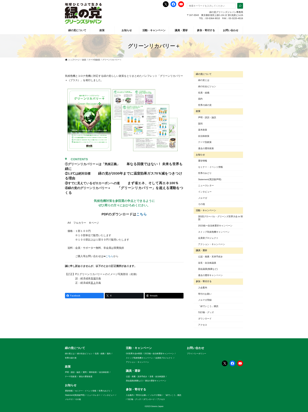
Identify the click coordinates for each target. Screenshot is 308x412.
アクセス (202, 325)
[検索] (240, 6)
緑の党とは (203, 80)
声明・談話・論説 (207, 117)
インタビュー (205, 191)
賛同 (200, 123)
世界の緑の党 (205, 105)
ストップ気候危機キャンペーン (214, 232)
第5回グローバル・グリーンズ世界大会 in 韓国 (220, 218)
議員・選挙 (201, 250)
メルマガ (202, 198)
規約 (200, 98)
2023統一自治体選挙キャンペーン (215, 225)
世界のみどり (205, 173)
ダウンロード (205, 318)
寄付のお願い (205, 294)
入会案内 (202, 287)
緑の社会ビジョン (207, 86)
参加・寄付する (204, 281)
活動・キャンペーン (206, 210)
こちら (141, 214)
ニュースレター (206, 185)
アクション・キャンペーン (211, 244)
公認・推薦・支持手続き (210, 256)
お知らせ (200, 154)
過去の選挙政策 (206, 148)
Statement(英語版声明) (209, 179)
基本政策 (202, 129)
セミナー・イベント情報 (210, 167)
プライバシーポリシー (196, 354)
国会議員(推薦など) (208, 269)
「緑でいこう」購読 (208, 306)
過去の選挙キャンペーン (210, 275)
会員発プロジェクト (208, 238)
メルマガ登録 (205, 300)
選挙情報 (202, 160)
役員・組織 (203, 92)
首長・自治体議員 (207, 263)
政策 (198, 111)
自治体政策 (203, 136)
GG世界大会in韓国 (134, 354)
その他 (201, 204)
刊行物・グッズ (206, 312)
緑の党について (204, 74)
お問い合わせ (195, 348)
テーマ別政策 (205, 142)
